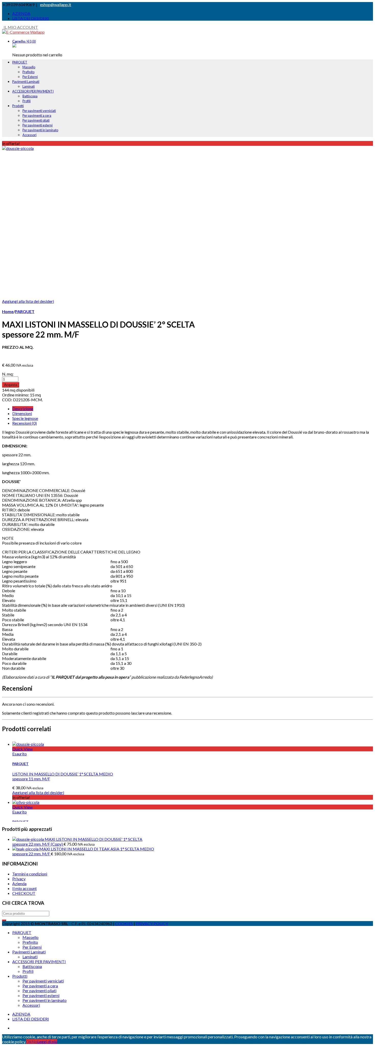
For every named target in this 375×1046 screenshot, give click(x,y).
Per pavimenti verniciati (39, 111)
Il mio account (24, 888)
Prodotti (18, 106)
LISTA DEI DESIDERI (30, 18)
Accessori (29, 135)
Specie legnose (25, 418)
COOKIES (124, 923)
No (34, 1041)
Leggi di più (47, 1041)
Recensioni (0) (24, 423)
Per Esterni (30, 77)
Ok (29, 1041)
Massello (28, 67)
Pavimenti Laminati (25, 82)
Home (8, 311)
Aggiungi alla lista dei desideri (28, 301)
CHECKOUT (23, 893)
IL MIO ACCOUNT (20, 27)
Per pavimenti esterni (37, 125)
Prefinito (28, 72)
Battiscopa (30, 96)
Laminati (28, 86)
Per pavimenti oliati (35, 120)
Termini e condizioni (29, 873)
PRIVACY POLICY (152, 923)
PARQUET (19, 62)
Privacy (19, 878)
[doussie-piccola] (18, 148)
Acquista (10, 385)
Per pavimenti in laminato (40, 130)
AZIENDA (21, 13)
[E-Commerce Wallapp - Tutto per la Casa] (23, 32)
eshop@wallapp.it (55, 4)
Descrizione (22, 408)
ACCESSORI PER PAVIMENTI (33, 91)
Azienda (19, 883)
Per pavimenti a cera (36, 115)
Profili (26, 101)
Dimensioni (22, 413)
